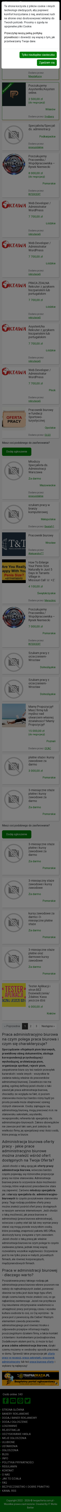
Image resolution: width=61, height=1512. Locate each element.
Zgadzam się (47, 62)
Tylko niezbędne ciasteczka (38, 54)
